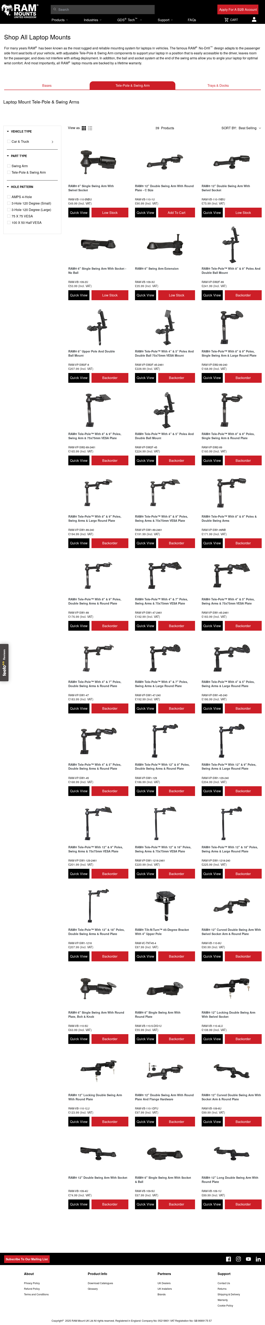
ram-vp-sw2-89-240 (214, 365)
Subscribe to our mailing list (27, 1259)
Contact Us (224, 1283)
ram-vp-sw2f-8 (78, 365)
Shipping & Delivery (229, 1294)
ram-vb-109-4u (78, 1191)
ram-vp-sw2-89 (212, 447)
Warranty (223, 1300)
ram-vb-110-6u (211, 943)
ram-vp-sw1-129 (146, 778)
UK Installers (165, 1288)
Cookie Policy (225, 1305)
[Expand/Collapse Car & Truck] (52, 141)
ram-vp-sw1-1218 (80, 943)
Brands (162, 1294)
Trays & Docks (218, 85)
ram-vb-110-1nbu (213, 199)
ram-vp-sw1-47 (78, 695)
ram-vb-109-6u (211, 1108)
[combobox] (105, 9)
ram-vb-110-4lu (212, 1026)
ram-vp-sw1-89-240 (81, 530)
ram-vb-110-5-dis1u (148, 1026)
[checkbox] (8, 141)
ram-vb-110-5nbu (80, 199)
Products (58, 19)
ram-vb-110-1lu (78, 1108)
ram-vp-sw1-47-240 (148, 695)
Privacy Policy (32, 1283)
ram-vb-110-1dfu (146, 1108)
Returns (222, 1288)
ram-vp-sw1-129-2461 (82, 860)
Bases (47, 85)
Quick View (79, 212)
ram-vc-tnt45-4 (145, 943)
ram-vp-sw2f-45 (146, 447)
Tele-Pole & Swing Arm (133, 85)
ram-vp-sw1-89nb (214, 530)
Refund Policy (32, 1288)
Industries (91, 19)
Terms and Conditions (36, 1294)
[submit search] (55, 9)
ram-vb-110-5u (78, 1026)
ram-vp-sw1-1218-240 (216, 860)
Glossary (93, 1288)
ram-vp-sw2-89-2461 (81, 447)
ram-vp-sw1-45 (78, 778)
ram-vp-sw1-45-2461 (215, 612)
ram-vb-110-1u (145, 199)
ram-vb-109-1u (211, 1191)
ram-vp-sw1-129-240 (215, 778)
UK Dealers (164, 1283)
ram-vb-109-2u (78, 282)
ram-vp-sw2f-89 (213, 282)
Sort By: (229, 128)
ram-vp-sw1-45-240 (214, 695)
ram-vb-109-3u (145, 282)
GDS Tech (127, 19)
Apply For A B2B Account (238, 9)
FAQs (192, 19)
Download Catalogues (100, 1283)
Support (163, 19)
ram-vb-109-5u (145, 1191)
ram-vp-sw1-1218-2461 (150, 860)
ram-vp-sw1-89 (78, 612)
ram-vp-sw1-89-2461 (148, 530)
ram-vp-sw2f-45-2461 (149, 365)
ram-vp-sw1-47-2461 (148, 612)
